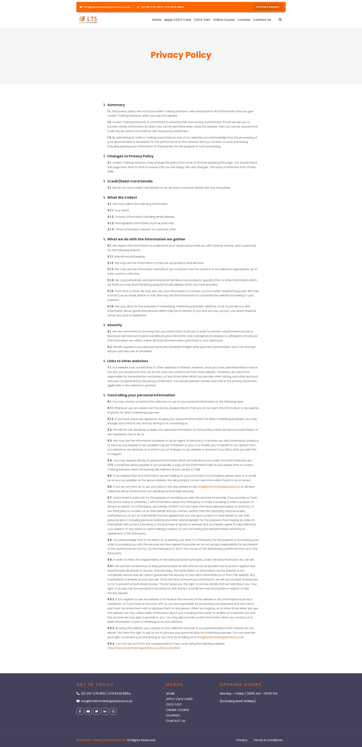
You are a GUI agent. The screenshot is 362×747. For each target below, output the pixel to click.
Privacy (241, 740)
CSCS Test (202, 20)
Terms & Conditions (267, 740)
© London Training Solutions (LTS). (101, 740)
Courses (244, 20)
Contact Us (262, 20)
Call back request (268, 6)
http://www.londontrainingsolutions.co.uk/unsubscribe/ (143, 648)
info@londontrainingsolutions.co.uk (221, 487)
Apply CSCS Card (177, 20)
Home (156, 20)
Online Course (224, 20)
